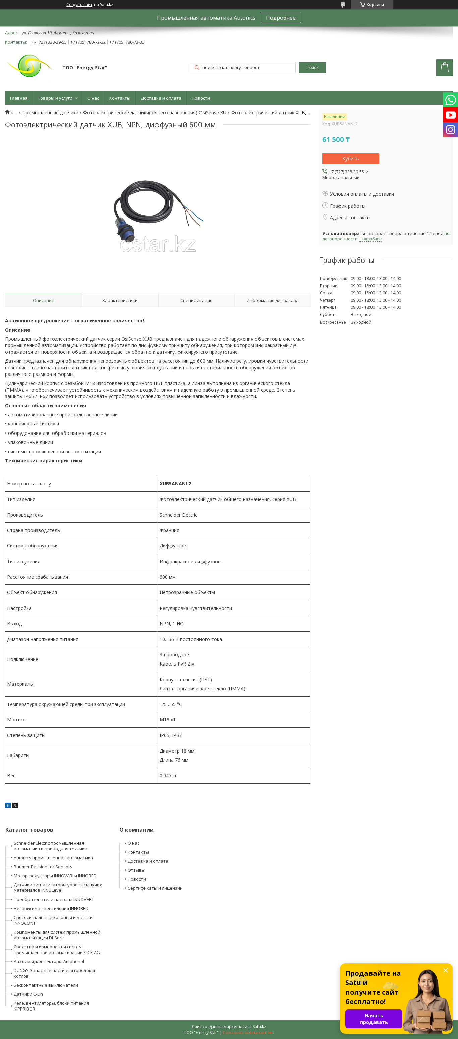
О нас (93, 98)
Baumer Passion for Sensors (43, 867)
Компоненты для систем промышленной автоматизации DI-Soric (57, 935)
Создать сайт (79, 4)
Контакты (119, 98)
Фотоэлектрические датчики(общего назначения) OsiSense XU (154, 113)
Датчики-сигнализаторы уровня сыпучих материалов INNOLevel (58, 887)
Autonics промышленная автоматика (53, 858)
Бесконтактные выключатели (46, 985)
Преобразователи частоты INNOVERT (54, 899)
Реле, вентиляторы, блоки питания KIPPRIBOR (51, 1006)
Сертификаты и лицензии (155, 888)
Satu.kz (259, 1026)
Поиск (312, 67)
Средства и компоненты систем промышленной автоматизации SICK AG (57, 950)
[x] (15, 806)
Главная (18, 98)
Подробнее (281, 17)
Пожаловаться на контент (248, 1032)
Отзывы (136, 870)
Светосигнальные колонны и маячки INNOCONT (53, 920)
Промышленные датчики (50, 113)
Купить (350, 158)
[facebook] (8, 806)
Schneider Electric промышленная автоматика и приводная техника (50, 846)
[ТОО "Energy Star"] (30, 68)
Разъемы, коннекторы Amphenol (49, 961)
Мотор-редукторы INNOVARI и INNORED (55, 876)
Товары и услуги (55, 98)
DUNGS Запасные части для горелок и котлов (54, 973)
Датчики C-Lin (28, 994)
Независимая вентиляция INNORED (51, 908)
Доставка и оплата (161, 98)
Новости (201, 98)
